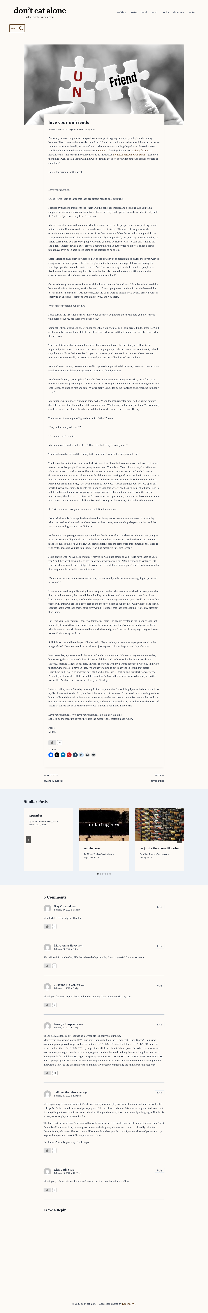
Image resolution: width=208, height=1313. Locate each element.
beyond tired (157, 778)
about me (178, 12)
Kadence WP (129, 1303)
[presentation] (104, 824)
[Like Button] (52, 742)
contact (192, 12)
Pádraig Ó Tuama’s (142, 150)
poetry (134, 12)
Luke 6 (102, 150)
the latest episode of (129, 154)
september (35, 815)
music (154, 12)
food (144, 12)
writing (121, 12)
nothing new (92, 848)
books (165, 12)
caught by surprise (53, 778)
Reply (159, 907)
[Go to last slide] (28, 839)
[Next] (179, 839)
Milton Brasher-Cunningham (63, 129)
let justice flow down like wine (159, 848)
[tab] (98, 874)
